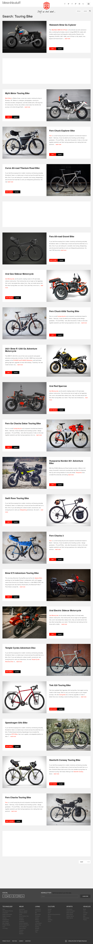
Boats (84, 909)
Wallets (21, 932)
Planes (85, 919)
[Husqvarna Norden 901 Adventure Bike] (24, 473)
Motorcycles (86, 918)
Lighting (37, 921)
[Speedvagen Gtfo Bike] (68, 734)
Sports (69, 906)
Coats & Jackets (23, 912)
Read (49, 918)
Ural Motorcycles (9, 279)
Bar (36, 912)
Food (49, 912)
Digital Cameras (6, 916)
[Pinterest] (72, 3)
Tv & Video (5, 928)
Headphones (5, 919)
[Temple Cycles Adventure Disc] (68, 660)
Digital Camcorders (7, 914)
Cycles (85, 914)
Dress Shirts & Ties (24, 916)
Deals (20, 914)
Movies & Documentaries (54, 914)
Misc (84, 916)
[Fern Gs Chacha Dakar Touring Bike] (68, 435)
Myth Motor (8, 98)
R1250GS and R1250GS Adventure (22, 360)
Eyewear (21, 918)
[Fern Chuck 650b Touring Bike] (24, 323)
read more (67, 38)
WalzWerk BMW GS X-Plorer (59, 30)
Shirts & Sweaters (23, 923)
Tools (3, 926)
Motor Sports (69, 914)
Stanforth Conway (78, 771)
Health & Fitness (70, 911)
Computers (5, 912)
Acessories (22, 909)
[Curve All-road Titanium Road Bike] (68, 180)
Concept (85, 912)
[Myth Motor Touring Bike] (68, 105)
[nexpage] (85, 861)
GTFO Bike (14, 734)
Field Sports (69, 909)
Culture (51, 906)
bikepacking (23, 510)
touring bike (62, 694)
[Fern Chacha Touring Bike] (68, 809)
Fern (50, 135)
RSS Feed (14, 941)
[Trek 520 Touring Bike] (24, 697)
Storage (37, 928)
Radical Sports (70, 916)
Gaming (4, 918)
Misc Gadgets (5, 923)
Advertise (28, 941)
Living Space (38, 923)
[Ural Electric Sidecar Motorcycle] (24, 622)
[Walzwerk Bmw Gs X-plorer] (24, 37)
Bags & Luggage (23, 911)
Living (37, 906)
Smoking (50, 919)
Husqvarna (79, 472)
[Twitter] (68, 3)
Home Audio (5, 921)
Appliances (38, 909)
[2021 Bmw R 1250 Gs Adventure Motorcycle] (68, 360)
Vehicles (87, 906)
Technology (7, 906)
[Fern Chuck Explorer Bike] (24, 142)
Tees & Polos (22, 928)
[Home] (46, 5)
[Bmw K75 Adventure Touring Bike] (68, 585)
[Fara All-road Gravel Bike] (24, 248)
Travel (49, 921)
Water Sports (69, 918)
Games (37, 918)
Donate (49, 909)
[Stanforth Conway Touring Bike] (24, 772)
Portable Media (6, 925)
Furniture (37, 916)
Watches (21, 933)
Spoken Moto (38, 578)
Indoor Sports (69, 912)
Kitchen (37, 919)
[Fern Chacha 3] (24, 547)
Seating (37, 926)
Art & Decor (38, 911)
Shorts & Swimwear (24, 925)
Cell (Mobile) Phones (7, 911)
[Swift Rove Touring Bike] (68, 510)
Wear (21, 906)
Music (49, 916)
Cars (84, 911)
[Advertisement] (46, 71)
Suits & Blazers (23, 926)
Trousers (21, 930)
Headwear (21, 921)
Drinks (49, 911)
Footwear (21, 919)
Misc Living (38, 925)
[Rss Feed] (83, 3)
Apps (3, 909)
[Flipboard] (75, 3)
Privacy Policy (6, 941)
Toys (36, 932)
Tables (36, 930)
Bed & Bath (38, 914)
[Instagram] (79, 3)
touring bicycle (62, 316)
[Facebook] (64, 3)
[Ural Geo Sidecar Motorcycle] (68, 286)
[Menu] (89, 3)
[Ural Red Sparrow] (24, 398)
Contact (21, 941)
